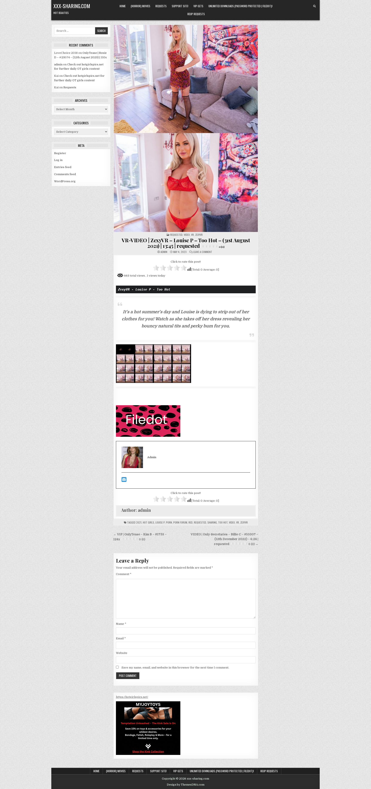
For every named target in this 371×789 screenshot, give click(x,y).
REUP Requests (196, 14)
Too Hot (223, 522)
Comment (123, 574)
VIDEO (187, 234)
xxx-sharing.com (71, 6)
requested (200, 522)
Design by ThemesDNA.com (185, 784)
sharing (212, 522)
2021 (138, 522)
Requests (161, 6)
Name (121, 623)
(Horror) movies (140, 6)
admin (58, 64)
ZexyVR (244, 522)
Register (60, 153)
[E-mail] (124, 480)
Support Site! (180, 6)
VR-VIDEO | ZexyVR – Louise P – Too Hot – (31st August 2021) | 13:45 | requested (186, 243)
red (191, 522)
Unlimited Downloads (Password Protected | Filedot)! (240, 6)
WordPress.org (65, 181)
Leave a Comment (202, 252)
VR (192, 234)
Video (232, 522)
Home (123, 6)
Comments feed (65, 174)
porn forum (180, 522)
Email (121, 638)
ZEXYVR (199, 234)
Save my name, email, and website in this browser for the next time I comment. (175, 667)
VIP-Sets (198, 6)
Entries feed (62, 167)
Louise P (160, 522)
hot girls (148, 522)
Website (121, 653)
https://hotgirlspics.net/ (132, 697)
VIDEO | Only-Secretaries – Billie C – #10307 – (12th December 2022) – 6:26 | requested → (224, 539)
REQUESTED (176, 234)
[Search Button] (314, 6)
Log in (58, 160)
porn (169, 522)
